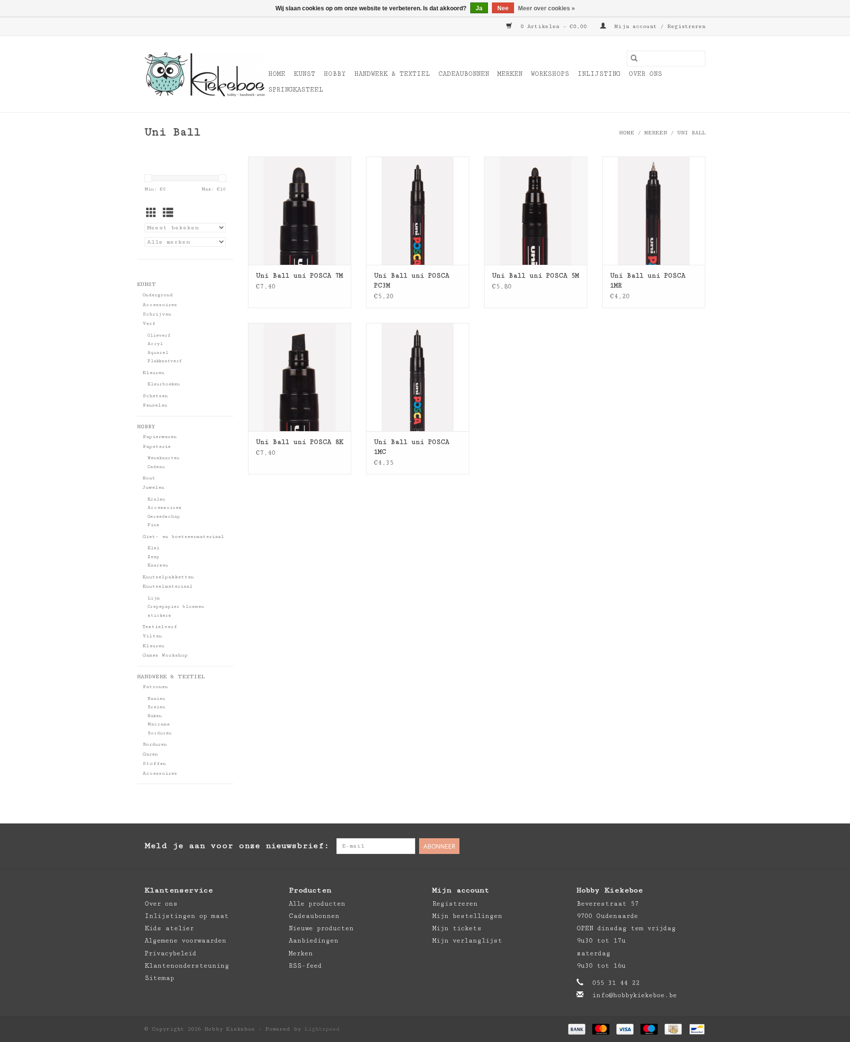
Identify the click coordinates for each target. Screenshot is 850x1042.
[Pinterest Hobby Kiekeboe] (678, 846)
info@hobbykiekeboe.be (634, 995)
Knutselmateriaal (168, 586)
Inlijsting (598, 74)
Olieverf (159, 335)
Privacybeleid (170, 953)
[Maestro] (649, 1029)
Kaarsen (158, 565)
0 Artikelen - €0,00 (553, 26)
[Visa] (625, 1029)
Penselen (155, 405)
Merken (509, 74)
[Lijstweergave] (168, 214)
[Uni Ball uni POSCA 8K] (299, 377)
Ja (479, 8)
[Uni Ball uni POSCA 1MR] (653, 211)
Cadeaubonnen (463, 74)
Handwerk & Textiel (392, 74)
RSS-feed (305, 966)
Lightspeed (322, 1029)
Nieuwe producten (321, 928)
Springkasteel (295, 90)
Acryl (155, 344)
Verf (149, 323)
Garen (150, 754)
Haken (155, 716)
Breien (156, 707)
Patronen (155, 687)
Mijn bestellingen (467, 916)
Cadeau (156, 467)
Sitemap (159, 978)
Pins (153, 525)
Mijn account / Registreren (658, 26)
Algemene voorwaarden (185, 941)
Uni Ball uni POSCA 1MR (647, 280)
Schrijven (157, 314)
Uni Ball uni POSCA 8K (299, 442)
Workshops (550, 74)
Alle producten (317, 904)
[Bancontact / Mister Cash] (695, 1029)
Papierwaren (160, 437)
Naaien (156, 698)
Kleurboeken (164, 384)
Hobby (335, 74)
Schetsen (155, 396)
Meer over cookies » (546, 8)
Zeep (153, 557)
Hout (149, 478)
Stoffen (154, 763)
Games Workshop (165, 655)
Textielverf (160, 627)
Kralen (156, 499)
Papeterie (157, 446)
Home (276, 74)
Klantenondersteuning (187, 966)
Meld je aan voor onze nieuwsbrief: (237, 846)
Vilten (152, 636)
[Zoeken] (634, 58)
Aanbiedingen (313, 941)
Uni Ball (691, 132)
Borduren (160, 733)
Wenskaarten (164, 458)
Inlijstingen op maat (187, 916)
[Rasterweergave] (151, 214)
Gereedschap (164, 516)
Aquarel (158, 352)
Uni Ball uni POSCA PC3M (411, 280)
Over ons (645, 74)
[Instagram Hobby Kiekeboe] (697, 846)
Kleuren (153, 373)
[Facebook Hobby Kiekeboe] (658, 846)
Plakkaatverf (165, 361)
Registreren (455, 904)
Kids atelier (169, 928)
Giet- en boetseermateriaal (183, 536)
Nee (503, 8)
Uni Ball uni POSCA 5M (535, 276)
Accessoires (160, 305)
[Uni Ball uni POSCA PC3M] (417, 211)
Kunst (304, 74)
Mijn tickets (457, 928)
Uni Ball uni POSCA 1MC (411, 447)
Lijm (154, 598)
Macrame (159, 724)
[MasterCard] (601, 1029)
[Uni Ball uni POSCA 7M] (299, 211)
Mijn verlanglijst (467, 941)
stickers (159, 615)
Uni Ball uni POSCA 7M (299, 276)
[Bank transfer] (577, 1029)
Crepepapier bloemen (176, 606)
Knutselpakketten (168, 577)
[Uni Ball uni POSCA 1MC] (417, 377)
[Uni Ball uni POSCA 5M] (535, 211)
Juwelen (153, 487)
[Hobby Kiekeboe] (205, 74)
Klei (153, 548)
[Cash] (673, 1029)
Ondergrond (158, 295)
